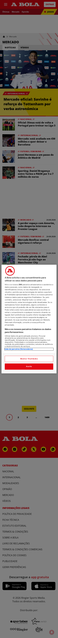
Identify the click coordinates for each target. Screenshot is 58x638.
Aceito (29, 366)
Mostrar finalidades (29, 359)
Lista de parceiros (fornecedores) (19, 349)
